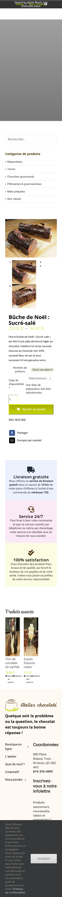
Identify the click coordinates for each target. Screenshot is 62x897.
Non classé (14, 199)
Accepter (44, 858)
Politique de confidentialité (15, 890)
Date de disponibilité (16, 384)
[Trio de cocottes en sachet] (12, 636)
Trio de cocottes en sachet (12, 663)
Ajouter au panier (34, 409)
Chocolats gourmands (20, 177)
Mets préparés (16, 192)
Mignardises (14, 162)
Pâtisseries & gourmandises (24, 184)
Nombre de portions (20, 370)
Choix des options (28, 679)
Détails (17, 676)
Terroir (11, 169)
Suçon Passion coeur (29, 663)
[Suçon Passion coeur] (31, 636)
